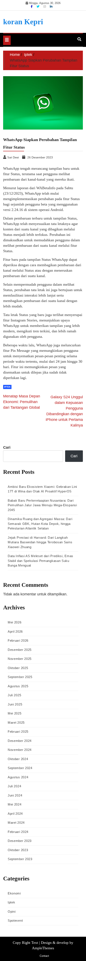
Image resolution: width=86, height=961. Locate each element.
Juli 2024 (14, 786)
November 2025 (20, 658)
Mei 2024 (15, 804)
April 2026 (15, 631)
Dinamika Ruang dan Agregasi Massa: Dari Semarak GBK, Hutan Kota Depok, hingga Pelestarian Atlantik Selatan (40, 523)
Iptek (7, 387)
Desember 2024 (20, 741)
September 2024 (20, 768)
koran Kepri (23, 22)
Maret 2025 (16, 722)
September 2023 (20, 859)
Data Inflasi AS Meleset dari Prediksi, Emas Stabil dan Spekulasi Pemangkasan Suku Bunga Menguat (40, 560)
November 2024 (20, 750)
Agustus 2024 (18, 777)
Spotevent (15, 920)
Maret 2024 (16, 822)
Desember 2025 (20, 649)
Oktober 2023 (18, 850)
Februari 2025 (18, 731)
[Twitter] (38, 6)
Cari (6, 447)
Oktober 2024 (18, 759)
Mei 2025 (15, 713)
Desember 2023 (20, 841)
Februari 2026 (18, 640)
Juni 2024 (15, 795)
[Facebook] (32, 6)
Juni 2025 (15, 704)
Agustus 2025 (18, 686)
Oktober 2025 (18, 668)
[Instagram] (45, 6)
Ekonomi (14, 893)
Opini (12, 911)
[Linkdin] (51, 6)
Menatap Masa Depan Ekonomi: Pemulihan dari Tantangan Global (21, 402)
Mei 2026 (15, 622)
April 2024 (15, 813)
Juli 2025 (14, 695)
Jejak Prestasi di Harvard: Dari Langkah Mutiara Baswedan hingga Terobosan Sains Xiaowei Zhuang (40, 542)
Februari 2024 (18, 832)
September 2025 (20, 677)
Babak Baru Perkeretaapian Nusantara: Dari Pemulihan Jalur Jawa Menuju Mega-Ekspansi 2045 (42, 505)
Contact (44, 955)
